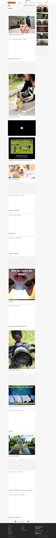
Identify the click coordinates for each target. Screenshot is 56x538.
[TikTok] (33, 5)
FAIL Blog (9, 528)
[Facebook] (31, 5)
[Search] (9, 0)
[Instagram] (29, 5)
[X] (35, 5)
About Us (22, 528)
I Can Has (9, 527)
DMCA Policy (46, 536)
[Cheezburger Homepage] (28, 1)
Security (44, 536)
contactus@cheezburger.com (39, 531)
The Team (22, 527)
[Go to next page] (28, 521)
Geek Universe (10, 532)
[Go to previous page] (15, 521)
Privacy (41, 536)
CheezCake (9, 533)
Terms (39, 536)
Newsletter (26, 5)
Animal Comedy (10, 531)
